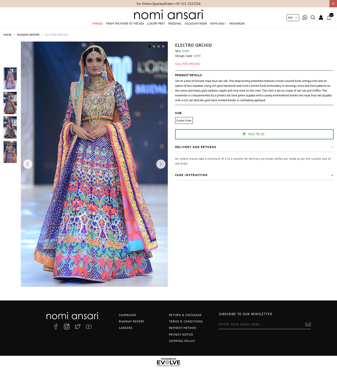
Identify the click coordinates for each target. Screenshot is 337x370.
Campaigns (127, 315)
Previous (27, 164)
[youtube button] (88, 327)
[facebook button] (55, 327)
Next (161, 164)
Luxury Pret (156, 23)
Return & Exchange (185, 315)
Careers (126, 328)
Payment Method (182, 328)
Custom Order (184, 120)
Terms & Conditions (186, 321)
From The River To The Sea (125, 23)
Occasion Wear (196, 23)
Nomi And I (218, 23)
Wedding (174, 23)
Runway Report (131, 321)
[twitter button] (77, 327)
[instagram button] (66, 327)
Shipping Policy (182, 341)
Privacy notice (181, 334)
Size (178, 113)
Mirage (97, 23)
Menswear (237, 23)
